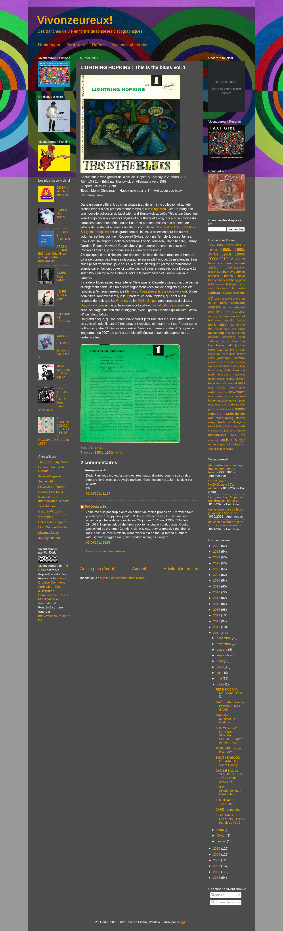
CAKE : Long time (228, 809)
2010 (217, 848)
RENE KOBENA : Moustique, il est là (229, 693)
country (227, 307)
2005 (217, 877)
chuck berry (218, 302)
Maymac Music (48, 532)
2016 (217, 604)
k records (230, 362)
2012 (217, 627)
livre (236, 370)
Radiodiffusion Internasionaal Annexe (53, 499)
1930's (240, 245)
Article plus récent (97, 568)
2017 (217, 598)
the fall (223, 430)
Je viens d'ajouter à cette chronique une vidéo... (225, 523)
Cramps (122, 300)
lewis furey (215, 370)
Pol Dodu (98, 45)
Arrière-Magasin (49, 476)
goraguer (213, 337)
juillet (221, 667)
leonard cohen (236, 366)
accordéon (225, 263)
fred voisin (238, 328)
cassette (239, 293)
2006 (217, 872)
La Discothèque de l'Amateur (51, 469)
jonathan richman (231, 358)
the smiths (235, 430)
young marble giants (220, 448)
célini (218, 298)
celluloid (227, 298)
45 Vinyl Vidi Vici (49, 538)
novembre (224, 644)
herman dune (230, 341)
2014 (217, 615)
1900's (211, 245)
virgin (212, 444)
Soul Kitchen (47, 506)
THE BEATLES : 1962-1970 (227, 802)
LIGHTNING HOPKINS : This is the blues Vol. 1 (230, 819)
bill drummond (217, 284)
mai (220, 678)
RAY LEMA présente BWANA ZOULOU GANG (230, 706)
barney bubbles (234, 271)
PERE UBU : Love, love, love (229, 750)
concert (214, 307)
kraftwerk (221, 366)
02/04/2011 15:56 (98, 542)
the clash (239, 426)
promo (240, 409)
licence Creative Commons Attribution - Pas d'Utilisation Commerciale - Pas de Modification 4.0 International (53, 591)
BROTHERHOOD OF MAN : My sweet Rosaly (228, 761)
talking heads (224, 426)
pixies (211, 409)
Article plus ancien (181, 568)
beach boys (234, 276)
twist (234, 434)
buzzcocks (238, 288)
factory (241, 320)
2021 (217, 574)
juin (219, 672)
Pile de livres (76, 45)
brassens (222, 288)
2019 (217, 586)
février (221, 835)
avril (220, 684)
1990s (240, 254)
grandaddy (228, 337)
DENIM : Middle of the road (62, 191)
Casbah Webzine (50, 511)
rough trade (217, 422)
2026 (217, 546)
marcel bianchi (226, 378)
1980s (226, 254)
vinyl (118, 452)
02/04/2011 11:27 (98, 493)
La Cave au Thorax (51, 486)
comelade (238, 302)
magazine (224, 374)
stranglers (239, 422)
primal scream (225, 409)
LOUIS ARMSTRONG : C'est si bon (228, 791)
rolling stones (235, 418)
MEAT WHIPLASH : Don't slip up (63, 371)
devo (235, 312)
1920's (230, 245)
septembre (225, 655)
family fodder (218, 324)
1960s (109, 452)
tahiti (211, 426)
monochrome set (226, 383)
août (220, 661)
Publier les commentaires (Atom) (123, 578)
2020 (217, 580)
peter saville (236, 404)
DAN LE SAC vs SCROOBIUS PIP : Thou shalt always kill (229, 776)
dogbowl (218, 316)
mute (211, 387)
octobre (222, 649)
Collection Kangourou (53, 522)
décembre (224, 638)
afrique (240, 263)
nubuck (228, 396)
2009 (217, 854)
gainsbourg (216, 332)
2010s (224, 259)
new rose (222, 392)
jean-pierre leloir (234, 349)
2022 (217, 569)
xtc (243, 444)
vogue (221, 444)
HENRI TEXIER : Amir (62, 295)
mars (221, 830)
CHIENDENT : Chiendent (63, 319)
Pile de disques (49, 45)
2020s (235, 259)
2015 (217, 609)
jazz (219, 349)
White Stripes (147, 300)
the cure (213, 430)
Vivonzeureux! (75, 20)
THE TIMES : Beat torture (62, 275)
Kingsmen (158, 209)
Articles (219, 895)
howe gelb (224, 345)
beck (222, 280)
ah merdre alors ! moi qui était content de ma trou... (225, 469)
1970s (213, 254)
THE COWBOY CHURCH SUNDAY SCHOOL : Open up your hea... (229, 735)
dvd (238, 316)
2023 (217, 563)
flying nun (222, 328)
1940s (212, 250)
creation (239, 307)
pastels (233, 400)
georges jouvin (235, 332)
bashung (213, 276)
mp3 (241, 383)
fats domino (237, 324)
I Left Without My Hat (53, 527)
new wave (237, 392)
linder (227, 370)
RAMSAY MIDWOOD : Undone (226, 719)
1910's (221, 245)
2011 (217, 632)
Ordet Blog (45, 516)
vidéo (226, 440)
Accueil (139, 568)
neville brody (227, 387)
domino (229, 316)
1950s (99, 452)
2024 (217, 557)
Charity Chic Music (51, 492)
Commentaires (224, 902)
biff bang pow (235, 280)
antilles (213, 267)
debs (211, 312)
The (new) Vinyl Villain (53, 462)
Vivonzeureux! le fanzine (129, 45)
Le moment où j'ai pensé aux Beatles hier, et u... (225, 499)
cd (210, 298)
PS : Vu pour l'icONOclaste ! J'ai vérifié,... (221, 484)
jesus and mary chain (221, 353)
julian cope (215, 362)
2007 (217, 866)
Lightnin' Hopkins (96, 232)
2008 (217, 860)
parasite (223, 400)
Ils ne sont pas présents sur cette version (156, 291)
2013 (217, 621)
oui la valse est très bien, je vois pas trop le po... (225, 511)
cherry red (239, 298)
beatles (213, 280)
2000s (213, 259)
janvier (222, 841)
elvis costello (224, 320)
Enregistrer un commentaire (105, 551)
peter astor (220, 404)
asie (219, 271)
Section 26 (45, 481)
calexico (227, 293)
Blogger (182, 922)
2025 (217, 551)
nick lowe (215, 396)
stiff (229, 422)
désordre (223, 312)
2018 (217, 592)
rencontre (226, 413)
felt (210, 328)
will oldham (234, 444)
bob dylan (232, 284)
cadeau (214, 293)
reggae (213, 413)
